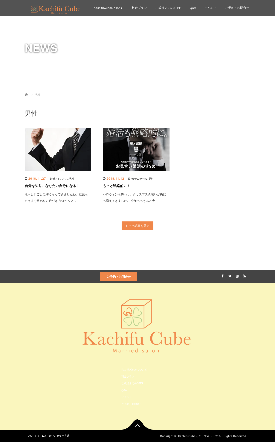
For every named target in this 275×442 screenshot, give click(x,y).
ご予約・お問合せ (237, 7)
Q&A (193, 7)
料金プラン (139, 7)
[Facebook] (222, 275)
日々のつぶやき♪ (137, 178)
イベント (211, 7)
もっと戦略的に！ (116, 186)
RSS (244, 275)
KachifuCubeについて (108, 7)
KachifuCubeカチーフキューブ (198, 436)
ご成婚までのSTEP (168, 7)
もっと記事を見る (137, 225)
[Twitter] (229, 275)
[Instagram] (236, 275)
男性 (71, 178)
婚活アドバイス (59, 178)
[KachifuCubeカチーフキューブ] (55, 9)
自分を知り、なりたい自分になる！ (52, 186)
